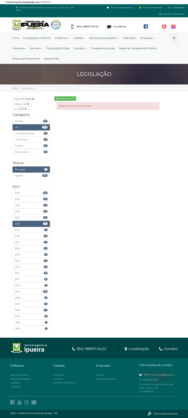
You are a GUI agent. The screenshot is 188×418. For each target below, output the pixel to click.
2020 (19, 109)
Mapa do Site (51, 58)
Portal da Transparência (173, 14)
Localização (138, 348)
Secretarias (15, 386)
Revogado (23, 99)
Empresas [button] (146, 38)
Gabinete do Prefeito (20, 379)
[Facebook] (13, 402)
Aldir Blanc (129, 38)
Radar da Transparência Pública (138, 48)
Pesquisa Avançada (66, 98)
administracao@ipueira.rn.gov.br (163, 374)
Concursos (58, 375)
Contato (170, 348)
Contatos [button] (79, 48)
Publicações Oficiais (57, 48)
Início (15, 38)
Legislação (15, 382)
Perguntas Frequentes (26, 58)
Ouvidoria (58, 379)
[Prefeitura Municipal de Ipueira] (36, 25)
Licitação (100, 375)
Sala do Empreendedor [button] (103, 38)
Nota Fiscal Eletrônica (106, 379)
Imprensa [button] (18, 48)
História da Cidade (19, 375)
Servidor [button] (35, 48)
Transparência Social (103, 48)
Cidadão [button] (78, 38)
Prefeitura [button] (61, 38)
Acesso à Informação (152, 7)
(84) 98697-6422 (90, 348)
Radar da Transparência (121, 7)
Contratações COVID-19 (37, 38)
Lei (20, 104)
